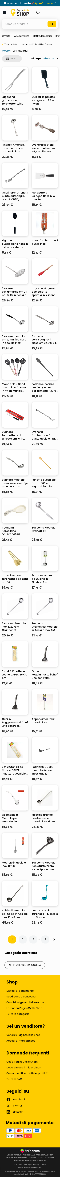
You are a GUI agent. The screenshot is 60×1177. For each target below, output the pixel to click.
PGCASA (9, 1158)
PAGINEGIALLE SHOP (44, 1155)
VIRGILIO (17, 1155)
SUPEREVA (41, 1161)
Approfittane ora (44, 3)
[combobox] (30, 24)
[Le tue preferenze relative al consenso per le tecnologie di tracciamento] (54, 1171)
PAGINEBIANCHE (21, 1158)
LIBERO (10, 1155)
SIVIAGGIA (49, 1158)
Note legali (28, 1164)
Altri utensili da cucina (24, 965)
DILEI (42, 1158)
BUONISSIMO (30, 1161)
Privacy (36, 1164)
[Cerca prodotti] (52, 24)
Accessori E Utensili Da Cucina (37, 44)
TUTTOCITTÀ (34, 1158)
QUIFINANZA (19, 1161)
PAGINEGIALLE (29, 1155)
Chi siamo (18, 1164)
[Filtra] (12, 58)
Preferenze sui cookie (32, 1167)
